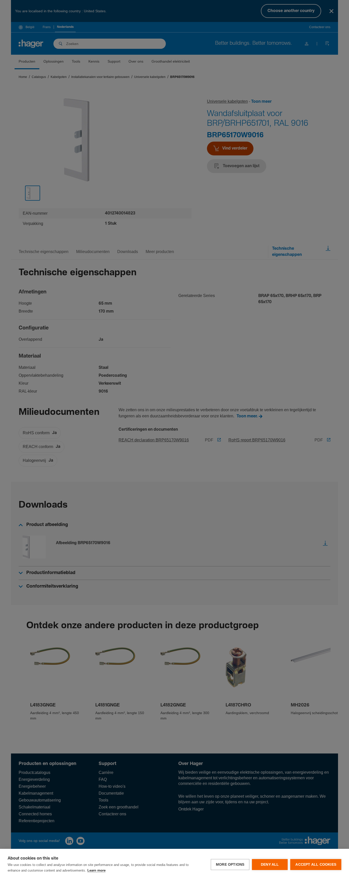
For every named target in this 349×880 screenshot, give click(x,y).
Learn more (96, 870)
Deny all (270, 864)
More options (230, 864)
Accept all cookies (315, 864)
